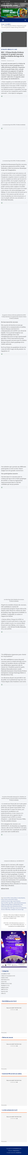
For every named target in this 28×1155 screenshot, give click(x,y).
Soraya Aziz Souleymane (20, 908)
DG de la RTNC (7, 898)
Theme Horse (16, 1150)
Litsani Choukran (16, 901)
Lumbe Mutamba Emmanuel (20, 903)
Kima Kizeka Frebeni (12, 899)
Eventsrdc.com (9, 5)
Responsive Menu (25, 1)
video (2, 993)
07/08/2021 (3, 60)
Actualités (4, 49)
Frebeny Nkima (13, 898)
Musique (3, 985)
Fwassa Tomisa (4, 899)
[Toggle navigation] (3, 20)
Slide (15, 49)
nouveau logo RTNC (5, 908)
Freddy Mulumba (21, 898)
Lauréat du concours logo (6, 901)
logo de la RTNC (4, 903)
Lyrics (2, 981)
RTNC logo (12, 908)
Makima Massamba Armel (6, 906)
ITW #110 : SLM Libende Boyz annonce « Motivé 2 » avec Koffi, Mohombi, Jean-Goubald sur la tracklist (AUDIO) (14, 924)
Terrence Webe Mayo (6, 909)
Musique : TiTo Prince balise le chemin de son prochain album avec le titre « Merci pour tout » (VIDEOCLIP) (14, 916)
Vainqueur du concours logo (17, 909)
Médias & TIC (10, 49)
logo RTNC (11, 903)
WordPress (18, 1152)
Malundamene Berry (17, 906)
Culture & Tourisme (6, 975)
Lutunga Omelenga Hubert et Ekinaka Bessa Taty (12, 904)
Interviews (4, 979)
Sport (2, 991)
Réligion (3, 987)
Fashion (3, 977)
